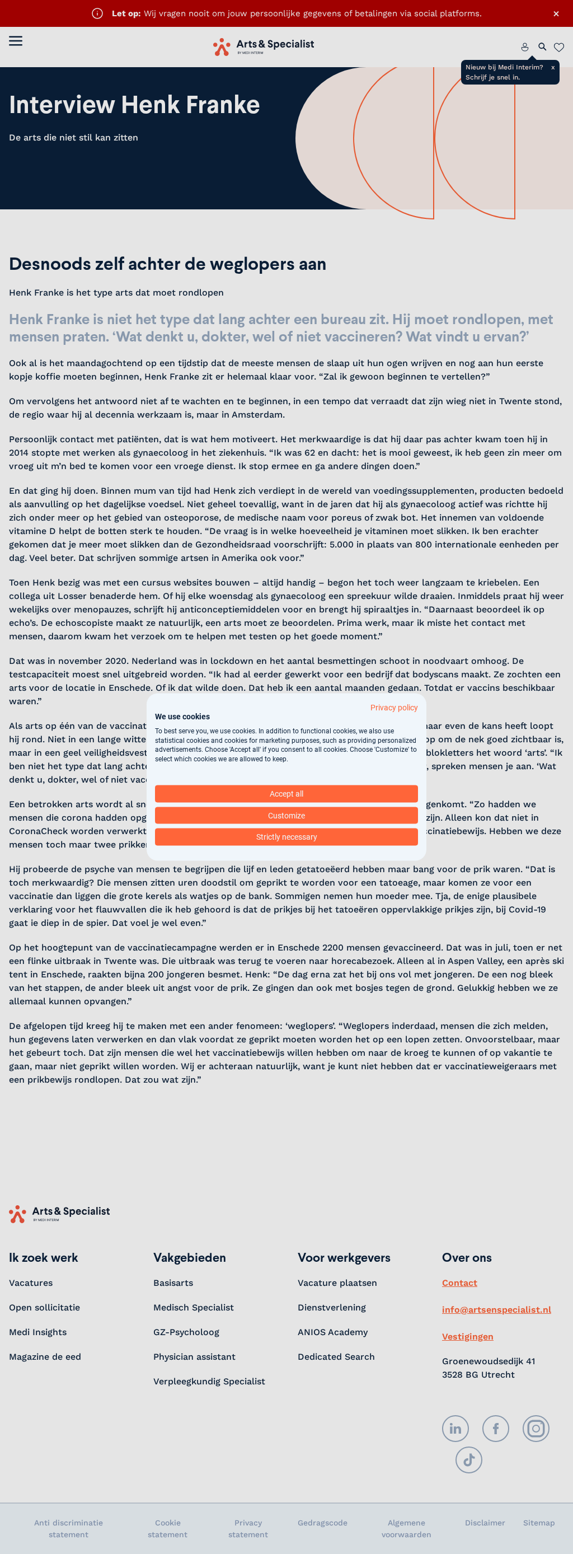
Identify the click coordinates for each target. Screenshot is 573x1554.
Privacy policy (394, 707)
